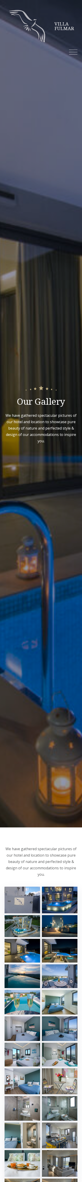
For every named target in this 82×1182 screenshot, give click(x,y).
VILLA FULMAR (64, 26)
